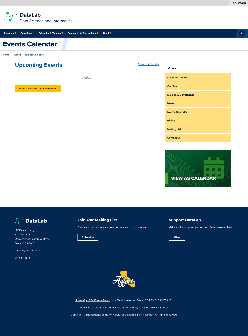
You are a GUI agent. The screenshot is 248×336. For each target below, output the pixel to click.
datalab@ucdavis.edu (27, 250)
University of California (154, 307)
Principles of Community (123, 307)
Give (177, 237)
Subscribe (88, 237)
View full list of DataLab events (37, 88)
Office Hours (22, 258)
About (17, 54)
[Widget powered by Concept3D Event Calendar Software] (87, 77)
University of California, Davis (92, 300)
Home (6, 54)
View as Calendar (148, 64)
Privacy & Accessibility (93, 307)
